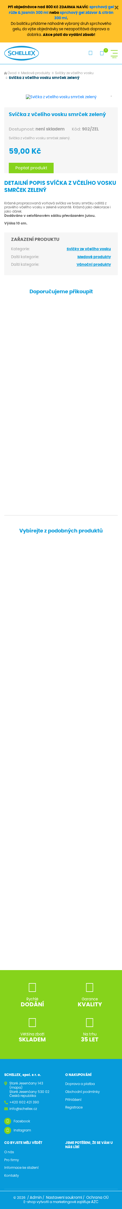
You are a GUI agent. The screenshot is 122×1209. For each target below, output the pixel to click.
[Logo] (21, 53)
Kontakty (11, 1175)
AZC (94, 1202)
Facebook (22, 1121)
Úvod (12, 73)
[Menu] (114, 53)
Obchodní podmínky (82, 1092)
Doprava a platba (80, 1084)
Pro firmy (11, 1160)
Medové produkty (35, 73)
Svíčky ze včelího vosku (74, 73)
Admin (36, 1198)
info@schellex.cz (23, 1108)
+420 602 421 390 (24, 1102)
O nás (9, 1152)
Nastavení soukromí (64, 1198)
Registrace (74, 1107)
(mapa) (15, 1087)
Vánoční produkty (94, 265)
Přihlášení (73, 1099)
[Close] (116, 7)
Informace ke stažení (21, 1167)
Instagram (22, 1130)
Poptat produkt (31, 168)
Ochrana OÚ (97, 1198)
